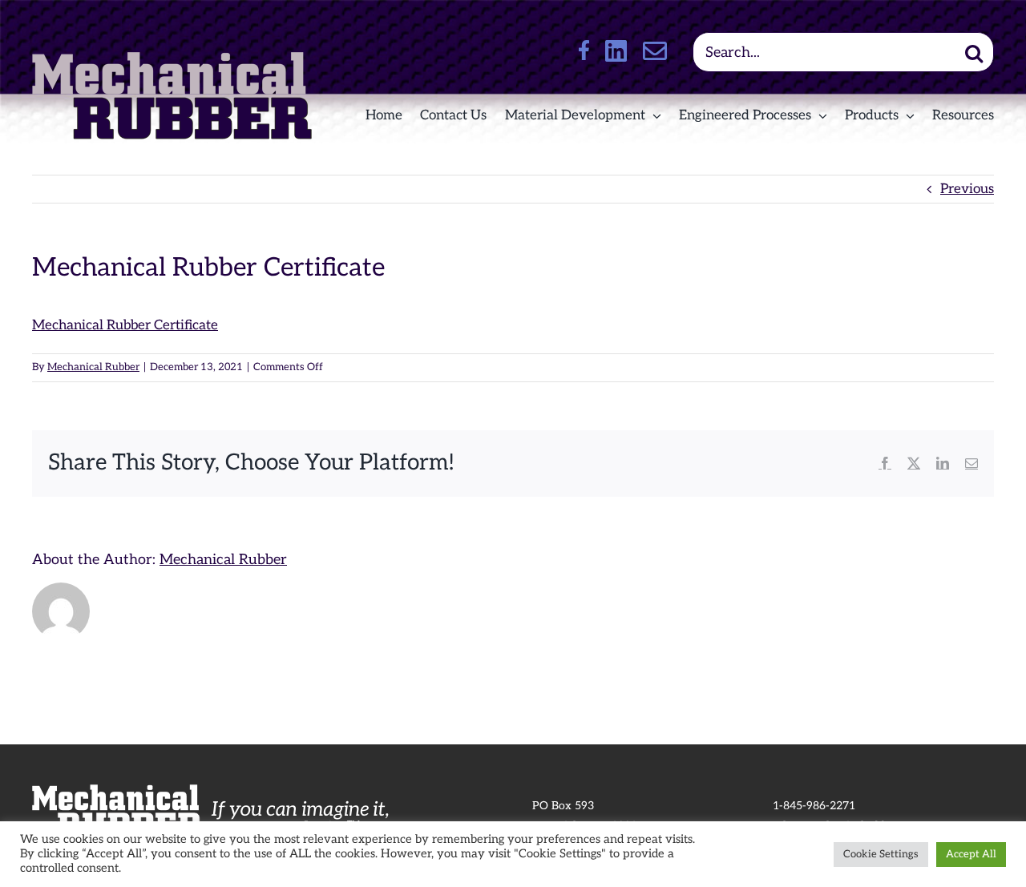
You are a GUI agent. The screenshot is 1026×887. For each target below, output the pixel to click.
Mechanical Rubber (93, 367)
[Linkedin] (616, 51)
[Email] (655, 50)
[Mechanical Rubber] (172, 58)
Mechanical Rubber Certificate (125, 325)
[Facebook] (584, 50)
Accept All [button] (971, 854)
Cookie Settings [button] (881, 854)
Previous (967, 189)
